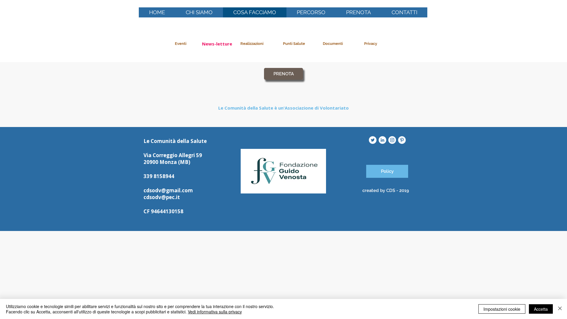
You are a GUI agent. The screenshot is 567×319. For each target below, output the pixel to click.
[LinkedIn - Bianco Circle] (382, 140)
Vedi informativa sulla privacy (215, 312)
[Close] (559, 309)
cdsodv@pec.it (162, 197)
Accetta (541, 309)
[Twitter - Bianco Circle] (373, 140)
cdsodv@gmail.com (168, 190)
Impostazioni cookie (501, 309)
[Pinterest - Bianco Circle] (402, 140)
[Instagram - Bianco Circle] (392, 140)
